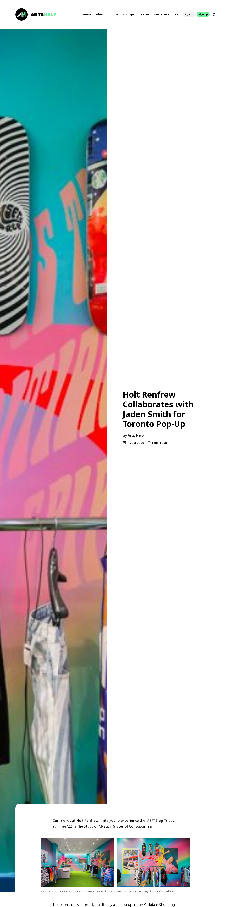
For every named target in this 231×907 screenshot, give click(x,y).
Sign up (203, 14)
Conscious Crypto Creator (129, 14)
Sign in (189, 14)
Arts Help (136, 435)
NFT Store (161, 14)
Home (87, 14)
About (100, 14)
